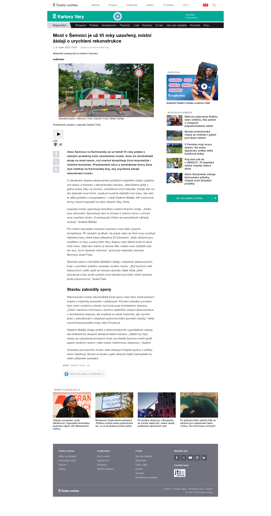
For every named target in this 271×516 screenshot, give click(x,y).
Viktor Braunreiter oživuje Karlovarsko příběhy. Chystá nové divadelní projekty (200, 179)
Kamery (147, 25)
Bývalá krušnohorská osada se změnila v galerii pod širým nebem (200, 134)
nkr (88, 365)
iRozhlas (96, 5)
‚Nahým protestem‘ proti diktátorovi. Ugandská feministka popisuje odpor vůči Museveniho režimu (71, 424)
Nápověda (141, 460)
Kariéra (139, 469)
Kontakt (195, 25)
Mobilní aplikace (105, 469)
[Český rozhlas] (65, 5)
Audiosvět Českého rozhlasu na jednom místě (188, 103)
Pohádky (173, 85)
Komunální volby (67, 460)
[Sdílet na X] (56, 162)
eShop (62, 469)
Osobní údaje (180, 489)
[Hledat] (214, 5)
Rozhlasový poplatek (146, 477)
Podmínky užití (196, 489)
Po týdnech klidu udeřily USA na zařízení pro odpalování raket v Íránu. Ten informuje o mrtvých (198, 423)
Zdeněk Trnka (101, 118)
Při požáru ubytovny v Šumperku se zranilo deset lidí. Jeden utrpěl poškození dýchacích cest (156, 423)
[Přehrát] (58, 134)
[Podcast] (55, 145)
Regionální (59, 25)
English (209, 489)
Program (113, 5)
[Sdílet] (60, 145)
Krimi (187, 80)
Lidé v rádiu (142, 464)
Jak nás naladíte (176, 25)
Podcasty (102, 464)
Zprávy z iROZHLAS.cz (67, 390)
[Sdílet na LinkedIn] (56, 169)
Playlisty (125, 25)
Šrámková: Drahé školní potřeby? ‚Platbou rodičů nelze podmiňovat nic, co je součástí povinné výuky (114, 423)
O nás (159, 25)
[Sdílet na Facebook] (56, 154)
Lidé (136, 25)
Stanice (150, 5)
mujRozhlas (131, 5)
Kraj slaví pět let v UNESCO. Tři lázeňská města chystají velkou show (199, 164)
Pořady (93, 25)
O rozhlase (168, 5)
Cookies (167, 489)
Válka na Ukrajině (67, 456)
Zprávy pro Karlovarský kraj (94, 47)
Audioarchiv (191, 18)
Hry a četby (174, 80)
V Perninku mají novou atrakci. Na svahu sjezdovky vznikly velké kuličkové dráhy (199, 149)
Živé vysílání (174, 90)
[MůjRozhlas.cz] (58, 59)
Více (208, 25)
